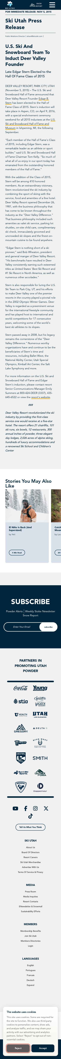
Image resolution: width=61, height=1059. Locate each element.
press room (30, 891)
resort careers (30, 857)
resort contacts (30, 901)
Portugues (30, 970)
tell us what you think (30, 827)
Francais (30, 975)
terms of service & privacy (30, 872)
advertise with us (30, 867)
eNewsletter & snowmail (30, 906)
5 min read (17, 552)
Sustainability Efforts (30, 911)
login (30, 945)
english (30, 965)
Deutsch (30, 980)
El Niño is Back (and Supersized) (20, 529)
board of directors (30, 852)
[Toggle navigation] (50, 4)
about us (30, 847)
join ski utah (30, 936)
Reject (18, 1048)
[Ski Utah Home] (10, 5)
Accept (43, 1048)
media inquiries (30, 896)
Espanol (30, 985)
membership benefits (30, 931)
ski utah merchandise (30, 862)
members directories (30, 941)
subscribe (48, 627)
